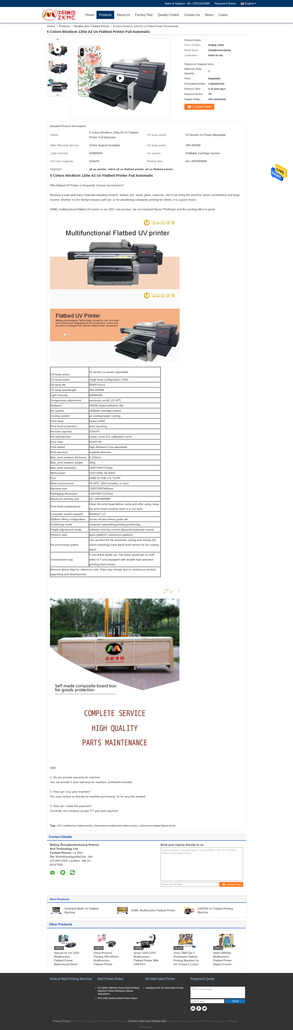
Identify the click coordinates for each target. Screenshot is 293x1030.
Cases (223, 15)
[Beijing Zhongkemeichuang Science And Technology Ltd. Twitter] (204, 1008)
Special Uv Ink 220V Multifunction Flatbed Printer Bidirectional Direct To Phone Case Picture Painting (66, 962)
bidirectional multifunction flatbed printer (116, 825)
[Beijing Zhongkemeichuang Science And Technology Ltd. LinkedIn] (192, 1008)
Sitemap (144, 1021)
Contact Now (202, 106)
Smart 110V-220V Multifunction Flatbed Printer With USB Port (146, 958)
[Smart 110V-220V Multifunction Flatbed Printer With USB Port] (146, 941)
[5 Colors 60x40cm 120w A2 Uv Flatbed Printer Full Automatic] (57, 67)
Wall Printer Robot (110, 979)
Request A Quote (225, 3)
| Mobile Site (158, 1021)
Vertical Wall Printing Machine (71, 979)
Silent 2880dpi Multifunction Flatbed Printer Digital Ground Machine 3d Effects (225, 960)
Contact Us (192, 15)
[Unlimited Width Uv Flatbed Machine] (56, 910)
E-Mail (133, 1021)
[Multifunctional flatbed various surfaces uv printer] (120, 78)
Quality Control (168, 15)
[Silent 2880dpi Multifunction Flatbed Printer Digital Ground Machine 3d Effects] (226, 941)
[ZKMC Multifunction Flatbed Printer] (122, 910)
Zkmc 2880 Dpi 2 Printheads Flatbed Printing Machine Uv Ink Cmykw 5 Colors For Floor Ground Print (186, 962)
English (249, 3)
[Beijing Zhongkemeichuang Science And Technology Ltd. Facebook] (198, 1008)
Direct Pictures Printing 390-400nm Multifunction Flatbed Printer (106, 958)
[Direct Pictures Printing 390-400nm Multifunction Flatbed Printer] (107, 941)
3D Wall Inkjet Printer (160, 979)
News (209, 15)
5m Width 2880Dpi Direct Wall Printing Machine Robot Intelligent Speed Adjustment (118, 991)
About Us (123, 15)
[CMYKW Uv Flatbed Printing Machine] (189, 910)
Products (105, 15)
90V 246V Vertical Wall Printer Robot (117, 998)
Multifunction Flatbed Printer (91, 26)
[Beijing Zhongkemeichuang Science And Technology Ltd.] (60, 15)
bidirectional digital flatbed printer (158, 825)
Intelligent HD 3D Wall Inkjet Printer (165, 988)
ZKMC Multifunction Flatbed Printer (153, 910)
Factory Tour (144, 15)
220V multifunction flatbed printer (74, 825)
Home (89, 15)
